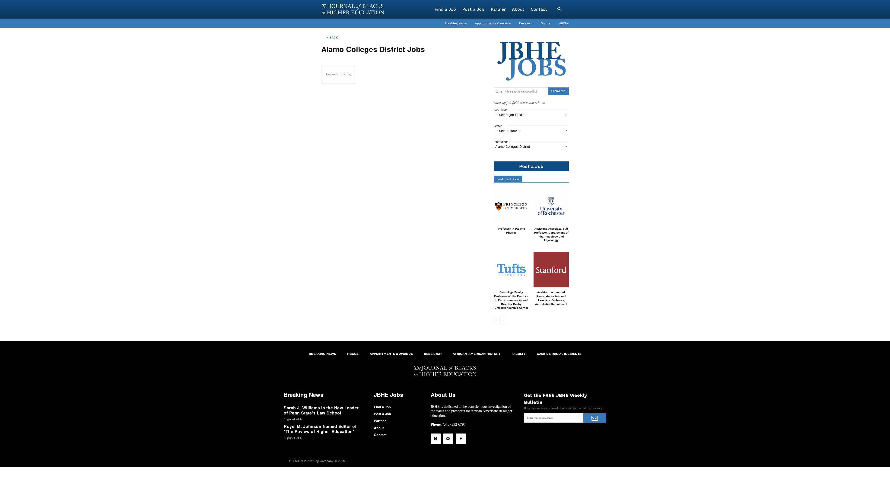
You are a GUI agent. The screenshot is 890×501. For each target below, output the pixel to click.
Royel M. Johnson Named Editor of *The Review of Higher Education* (320, 428)
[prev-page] (496, 320)
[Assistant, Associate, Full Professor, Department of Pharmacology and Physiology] (551, 206)
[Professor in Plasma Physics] (511, 206)
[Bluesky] (436, 439)
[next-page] (504, 320)
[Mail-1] (448, 439)
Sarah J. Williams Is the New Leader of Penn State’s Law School (321, 410)
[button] (559, 9)
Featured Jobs (507, 179)
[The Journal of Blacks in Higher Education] (352, 9)
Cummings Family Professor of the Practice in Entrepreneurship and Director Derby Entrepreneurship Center (511, 300)
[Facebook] (461, 439)
